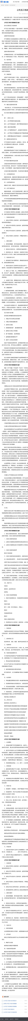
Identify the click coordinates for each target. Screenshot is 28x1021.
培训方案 (6, 5)
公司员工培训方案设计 (9, 1009)
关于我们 (2, 1019)
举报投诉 (16, 1019)
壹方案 (2, 5)
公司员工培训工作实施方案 (10, 1012)
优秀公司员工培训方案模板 (10, 1003)
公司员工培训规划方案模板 (10, 1006)
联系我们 (7, 1019)
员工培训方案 (16, 1)
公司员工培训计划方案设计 (10, 1000)
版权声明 (11, 1019)
